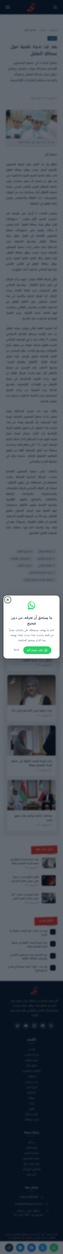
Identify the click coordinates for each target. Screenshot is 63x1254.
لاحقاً (16, 650)
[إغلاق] (7, 600)
